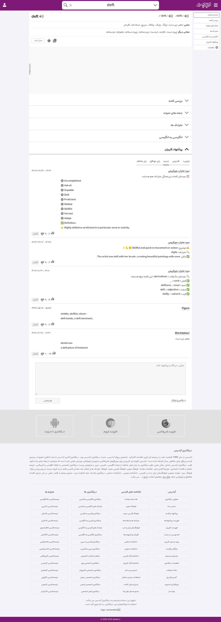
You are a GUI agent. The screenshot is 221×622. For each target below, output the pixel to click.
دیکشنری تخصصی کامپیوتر (90, 570)
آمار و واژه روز (171, 577)
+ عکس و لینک (178, 400)
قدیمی (175, 161)
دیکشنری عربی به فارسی (90, 548)
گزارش (35, 233)
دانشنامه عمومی (130, 548)
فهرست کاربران (171, 527)
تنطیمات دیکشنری (171, 563)
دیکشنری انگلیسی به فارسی (90, 499)
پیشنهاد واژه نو (172, 513)
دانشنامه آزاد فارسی (131, 556)
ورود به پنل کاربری (171, 541)
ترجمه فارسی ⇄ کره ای (49, 591)
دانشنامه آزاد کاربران (131, 563)
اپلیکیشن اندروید (171, 584)
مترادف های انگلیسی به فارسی (90, 506)
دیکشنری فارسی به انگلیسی (90, 520)
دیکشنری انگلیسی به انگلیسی (90, 534)
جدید (166, 161)
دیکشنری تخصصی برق (90, 563)
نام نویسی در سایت (171, 534)
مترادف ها (214, 31)
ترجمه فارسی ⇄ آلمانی (49, 534)
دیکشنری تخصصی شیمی (90, 584)
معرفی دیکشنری (171, 499)
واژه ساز (166, 477)
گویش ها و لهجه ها (130, 534)
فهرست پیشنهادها (171, 520)
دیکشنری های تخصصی (90, 591)
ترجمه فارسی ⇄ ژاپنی (49, 577)
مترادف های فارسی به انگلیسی (90, 527)
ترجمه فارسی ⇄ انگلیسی (49, 499)
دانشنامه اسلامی (130, 541)
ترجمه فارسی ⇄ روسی (49, 563)
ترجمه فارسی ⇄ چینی (49, 584)
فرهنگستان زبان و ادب (131, 527)
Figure (185, 308)
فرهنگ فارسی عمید (131, 513)
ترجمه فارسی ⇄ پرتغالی (49, 556)
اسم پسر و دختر (131, 570)
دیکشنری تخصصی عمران (90, 577)
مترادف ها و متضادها (131, 520)
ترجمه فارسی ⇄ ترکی (49, 513)
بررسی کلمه (213, 20)
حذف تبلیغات (171, 570)
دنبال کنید (38, 40)
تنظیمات (211, 47)
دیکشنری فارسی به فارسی (90, 513)
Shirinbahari (182, 333)
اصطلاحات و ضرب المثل (131, 577)
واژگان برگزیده (171, 548)
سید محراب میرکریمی (178, 171)
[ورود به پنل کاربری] (4, 5)
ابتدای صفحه (213, 15)
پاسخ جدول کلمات (130, 584)
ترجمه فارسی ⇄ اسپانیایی (49, 548)
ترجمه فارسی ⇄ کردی (49, 520)
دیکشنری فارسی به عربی (90, 541)
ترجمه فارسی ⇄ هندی (49, 570)
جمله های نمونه (212, 25)
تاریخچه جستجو (171, 556)
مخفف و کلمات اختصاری (90, 556)
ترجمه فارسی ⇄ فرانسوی (49, 527)
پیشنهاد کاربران (212, 42)
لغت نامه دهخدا (130, 499)
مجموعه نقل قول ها (131, 591)
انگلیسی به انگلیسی (210, 36)
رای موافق (155, 161)
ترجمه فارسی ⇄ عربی (49, 506)
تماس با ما (171, 506)
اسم (146, 477)
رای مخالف (141, 161)
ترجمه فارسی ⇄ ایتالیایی (49, 541)
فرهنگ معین (131, 506)
